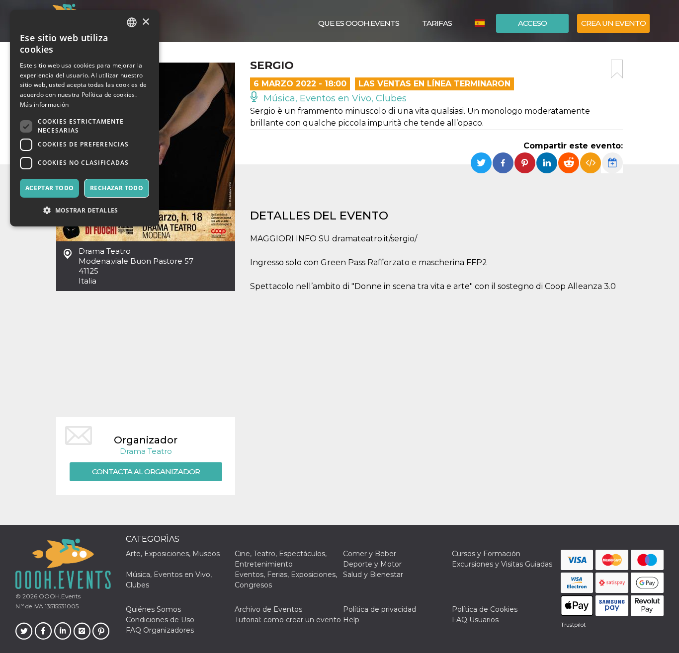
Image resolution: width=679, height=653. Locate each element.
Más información (44, 104)
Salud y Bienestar (373, 574)
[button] (84, 210)
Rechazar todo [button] (116, 188)
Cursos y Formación (486, 553)
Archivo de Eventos (268, 609)
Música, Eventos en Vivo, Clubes (334, 98)
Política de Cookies (484, 609)
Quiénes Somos (153, 609)
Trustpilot (573, 624)
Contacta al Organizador (146, 471)
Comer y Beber (369, 553)
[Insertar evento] (590, 162)
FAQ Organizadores (160, 630)
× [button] (145, 22)
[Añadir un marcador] (617, 69)
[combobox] (132, 22)
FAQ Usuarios (475, 619)
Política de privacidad (379, 609)
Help (351, 619)
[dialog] (84, 118)
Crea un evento (613, 23)
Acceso (532, 23)
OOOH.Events (59, 596)
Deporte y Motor (372, 564)
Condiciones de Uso (160, 619)
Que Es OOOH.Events (358, 23)
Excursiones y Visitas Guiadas (502, 564)
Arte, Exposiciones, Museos (173, 553)
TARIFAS (437, 23)
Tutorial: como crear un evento (288, 619)
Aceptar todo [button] (49, 188)
